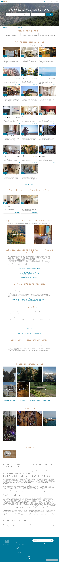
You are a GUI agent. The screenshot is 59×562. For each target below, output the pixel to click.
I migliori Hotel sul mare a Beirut (29, 272)
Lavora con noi (19, 549)
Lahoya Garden (24, 155)
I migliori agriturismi (29, 330)
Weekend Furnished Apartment (44, 116)
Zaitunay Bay (19, 402)
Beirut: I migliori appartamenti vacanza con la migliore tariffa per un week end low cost (29, 299)
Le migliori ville (29, 332)
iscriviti (51, 540)
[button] (26, 558)
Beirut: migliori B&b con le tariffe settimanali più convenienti (29, 300)
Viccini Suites (41, 57)
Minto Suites (6, 96)
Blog (17, 548)
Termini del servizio (20, 544)
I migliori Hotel (29, 328)
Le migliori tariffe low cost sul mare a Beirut (29, 277)
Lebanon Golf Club (21, 400)
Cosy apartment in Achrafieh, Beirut (10, 155)
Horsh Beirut (45, 399)
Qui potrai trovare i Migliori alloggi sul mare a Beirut (29, 268)
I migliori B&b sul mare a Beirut (29, 271)
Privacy (17, 542)
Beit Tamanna (41, 96)
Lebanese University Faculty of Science (10, 400)
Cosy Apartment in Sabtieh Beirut (9, 135)
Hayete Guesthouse (7, 77)
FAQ (17, 545)
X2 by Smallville (6, 57)
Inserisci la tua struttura (20, 539)
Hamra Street (32, 399)
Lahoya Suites (24, 135)
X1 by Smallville (24, 77)
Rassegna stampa (19, 547)
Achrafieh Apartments (25, 96)
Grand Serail (19, 399)
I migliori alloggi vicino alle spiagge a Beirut (29, 324)
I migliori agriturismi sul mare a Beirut (29, 274)
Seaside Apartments (42, 77)
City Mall (5, 399)
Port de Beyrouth (46, 400)
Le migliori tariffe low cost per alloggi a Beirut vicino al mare (29, 333)
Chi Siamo (18, 541)
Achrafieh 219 (41, 135)
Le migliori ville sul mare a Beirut (29, 276)
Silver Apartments (7, 116)
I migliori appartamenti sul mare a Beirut (29, 269)
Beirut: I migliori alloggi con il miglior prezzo (29, 298)
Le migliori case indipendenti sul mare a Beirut (29, 273)
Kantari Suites (24, 57)
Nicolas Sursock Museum (35, 400)
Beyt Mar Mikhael (25, 116)
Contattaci (18, 551)
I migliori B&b (29, 327)
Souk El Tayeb (6, 402)
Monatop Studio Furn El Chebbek (45, 155)
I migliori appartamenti (29, 325)
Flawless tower (24, 174)
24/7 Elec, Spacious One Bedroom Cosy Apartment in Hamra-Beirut (15, 174)
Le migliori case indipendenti (29, 329)
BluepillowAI (18, 552)
